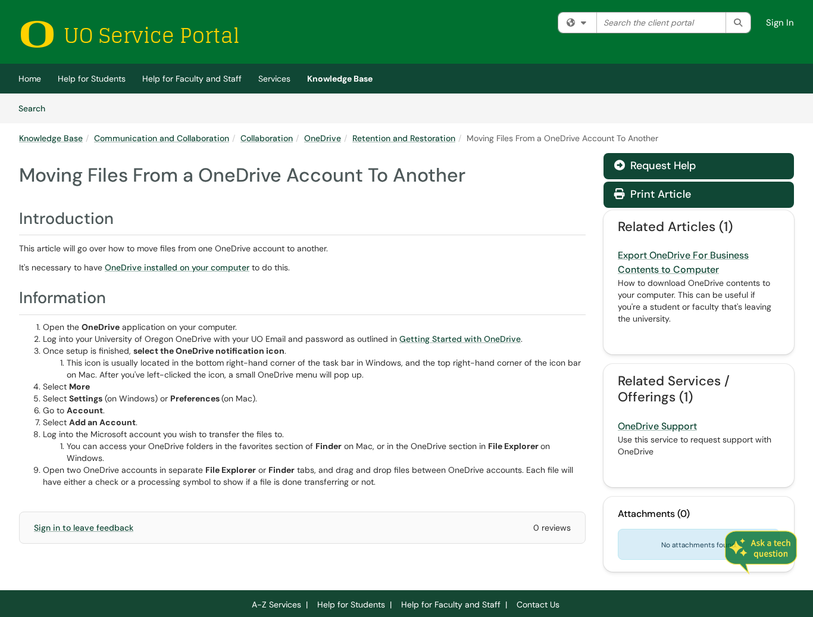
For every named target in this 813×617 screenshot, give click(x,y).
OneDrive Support (657, 426)
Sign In (780, 23)
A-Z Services (276, 604)
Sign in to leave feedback (83, 527)
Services (274, 78)
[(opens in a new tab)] (129, 34)
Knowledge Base (340, 78)
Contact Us (538, 604)
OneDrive (322, 138)
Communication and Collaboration (161, 138)
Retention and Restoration (403, 138)
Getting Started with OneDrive (460, 339)
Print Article (659, 194)
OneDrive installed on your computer (177, 267)
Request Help (661, 165)
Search (36, 108)
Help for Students (92, 78)
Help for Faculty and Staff (192, 78)
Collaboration (266, 138)
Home (29, 78)
